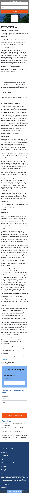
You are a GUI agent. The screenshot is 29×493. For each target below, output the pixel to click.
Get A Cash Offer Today (7, 448)
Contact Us (4, 452)
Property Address (5, 396)
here (14, 47)
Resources (4, 466)
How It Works (4, 456)
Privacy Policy (4, 470)
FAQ (2, 459)
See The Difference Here (13, 383)
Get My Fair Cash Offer (13, 415)
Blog (2, 473)
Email (3, 408)
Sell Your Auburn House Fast (8, 463)
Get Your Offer (13, 12)
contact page (4, 359)
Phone (3, 402)
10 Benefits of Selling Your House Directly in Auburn (14, 435)
